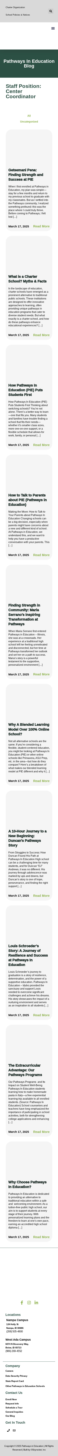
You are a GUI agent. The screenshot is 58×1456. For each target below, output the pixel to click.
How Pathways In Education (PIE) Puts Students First (25, 390)
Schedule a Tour (13, 1407)
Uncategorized (29, 121)
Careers (9, 1371)
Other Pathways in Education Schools (25, 1386)
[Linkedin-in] (36, 1302)
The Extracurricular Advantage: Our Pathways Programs (25, 1070)
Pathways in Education (32, 1446)
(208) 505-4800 (14, 1331)
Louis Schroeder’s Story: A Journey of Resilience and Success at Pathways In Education (28, 955)
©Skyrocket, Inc (38, 1449)
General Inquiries (14, 1412)
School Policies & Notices (18, 15)
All (29, 116)
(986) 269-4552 (13, 1351)
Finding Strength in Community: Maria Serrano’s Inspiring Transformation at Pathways (24, 614)
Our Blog (10, 1416)
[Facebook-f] (21, 1302)
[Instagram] (29, 1302)
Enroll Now (11, 1399)
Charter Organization (15, 7)
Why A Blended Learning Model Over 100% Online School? (28, 729)
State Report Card (14, 1381)
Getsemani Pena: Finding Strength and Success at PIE (25, 174)
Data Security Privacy (16, 1376)
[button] (50, 11)
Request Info (12, 1403)
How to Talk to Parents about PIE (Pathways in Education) (27, 500)
